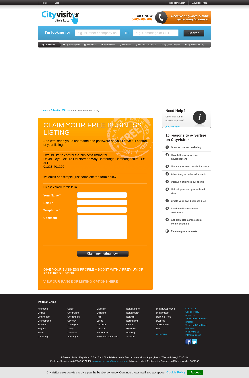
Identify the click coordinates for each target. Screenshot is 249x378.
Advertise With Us (60, 110)
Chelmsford (73, 313)
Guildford (101, 313)
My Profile (126, 45)
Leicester (101, 324)
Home (45, 3)
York (158, 328)
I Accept (195, 372)
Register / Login (177, 3)
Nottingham (132, 321)
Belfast (41, 313)
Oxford (129, 324)
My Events (92, 45)
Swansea (160, 321)
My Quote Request (172, 45)
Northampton (132, 313)
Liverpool (101, 328)
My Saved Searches (147, 45)
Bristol (41, 332)
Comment (50, 217)
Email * (48, 202)
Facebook (188, 341)
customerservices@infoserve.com (110, 361)
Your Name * (52, 195)
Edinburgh (72, 336)
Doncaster (72, 332)
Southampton (162, 313)
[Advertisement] (124, 76)
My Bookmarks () (196, 45)
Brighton (42, 328)
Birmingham (44, 317)
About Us (189, 315)
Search (193, 33)
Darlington (72, 324)
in (127, 32)
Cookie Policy (176, 372)
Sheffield (130, 336)
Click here (174, 126)
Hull (99, 317)
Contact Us (190, 308)
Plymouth (131, 328)
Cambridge (43, 336)
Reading (130, 332)
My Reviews (109, 45)
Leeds (100, 321)
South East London (165, 309)
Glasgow (101, 309)
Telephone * (51, 210)
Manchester (102, 332)
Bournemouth (44, 321)
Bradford (42, 324)
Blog (57, 3)
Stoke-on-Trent (163, 317)
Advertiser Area (199, 3)
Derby (70, 328)
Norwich (130, 317)
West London (162, 324)
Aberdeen (43, 309)
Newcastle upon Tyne (107, 336)
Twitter (194, 341)
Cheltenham (73, 317)
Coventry (71, 321)
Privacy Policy (192, 331)
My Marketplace (73, 45)
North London (133, 309)
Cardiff (70, 309)
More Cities (161, 334)
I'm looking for (57, 32)
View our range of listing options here (80, 281)
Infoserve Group (193, 335)
